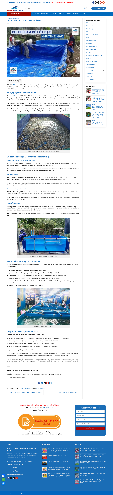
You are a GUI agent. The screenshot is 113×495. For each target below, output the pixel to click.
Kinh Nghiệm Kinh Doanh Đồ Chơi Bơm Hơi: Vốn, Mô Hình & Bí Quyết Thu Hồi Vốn (98, 99)
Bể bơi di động (90, 29)
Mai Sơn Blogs (16, 18)
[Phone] (3, 479)
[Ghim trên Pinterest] (47, 383)
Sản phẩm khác (90, 64)
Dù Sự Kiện (89, 43)
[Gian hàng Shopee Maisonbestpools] (104, 2)
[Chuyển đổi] (104, 26)
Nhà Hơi (88, 58)
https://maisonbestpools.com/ (15, 474)
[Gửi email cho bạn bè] (45, 383)
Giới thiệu (44, 13)
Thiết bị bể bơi (90, 70)
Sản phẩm (53, 13)
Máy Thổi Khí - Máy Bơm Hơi (94, 55)
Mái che (88, 52)
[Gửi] (84, 8)
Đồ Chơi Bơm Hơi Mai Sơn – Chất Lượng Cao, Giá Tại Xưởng (98, 122)
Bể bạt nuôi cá (90, 26)
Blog (68, 13)
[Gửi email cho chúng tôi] (98, 2)
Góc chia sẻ (10, 18)
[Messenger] (3, 483)
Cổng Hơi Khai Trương (92, 34)
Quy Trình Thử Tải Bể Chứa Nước (68, 392)
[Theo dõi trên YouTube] (101, 2)
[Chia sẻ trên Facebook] (39, 383)
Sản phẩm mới (90, 67)
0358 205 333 (58, 374)
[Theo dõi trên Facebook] (93, 2)
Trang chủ (35, 13)
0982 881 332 (19, 464)
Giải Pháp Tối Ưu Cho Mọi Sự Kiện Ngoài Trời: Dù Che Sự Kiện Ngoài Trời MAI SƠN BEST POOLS (92, 481)
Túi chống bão (90, 73)
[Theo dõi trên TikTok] (96, 2)
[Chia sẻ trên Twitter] (42, 383)
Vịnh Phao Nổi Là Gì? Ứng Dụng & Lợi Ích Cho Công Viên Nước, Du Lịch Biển (98, 115)
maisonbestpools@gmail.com (18, 377)
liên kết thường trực (40, 388)
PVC (15, 96)
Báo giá (88, 23)
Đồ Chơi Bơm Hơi (91, 40)
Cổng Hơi (88, 31)
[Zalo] (3, 475)
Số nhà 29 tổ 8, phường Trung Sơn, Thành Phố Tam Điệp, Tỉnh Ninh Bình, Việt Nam (29, 374)
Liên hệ (83, 13)
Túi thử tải (89, 76)
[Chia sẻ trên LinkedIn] (50, 383)
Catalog (62, 13)
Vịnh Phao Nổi (90, 79)
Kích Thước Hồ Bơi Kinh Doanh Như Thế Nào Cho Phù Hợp (25, 392)
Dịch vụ (88, 37)
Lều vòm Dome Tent (91, 46)
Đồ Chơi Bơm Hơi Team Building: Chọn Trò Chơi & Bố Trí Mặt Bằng (98, 107)
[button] (19, 14)
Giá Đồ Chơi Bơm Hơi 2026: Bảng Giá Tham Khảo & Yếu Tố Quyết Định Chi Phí (98, 91)
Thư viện (76, 13)
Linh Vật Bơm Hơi (91, 49)
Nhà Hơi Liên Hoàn (91, 61)
